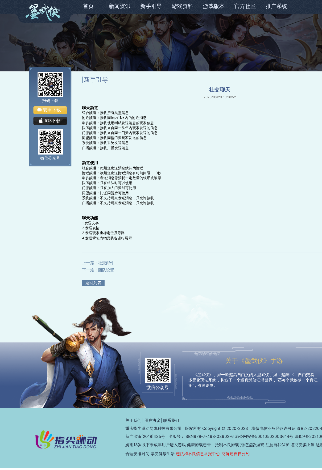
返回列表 (93, 282)
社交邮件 (106, 262)
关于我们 (133, 420)
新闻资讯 (120, 6)
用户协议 (152, 420)
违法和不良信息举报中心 (198, 454)
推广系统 (276, 6)
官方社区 (245, 6)
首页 (88, 6)
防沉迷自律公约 (236, 454)
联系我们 (171, 420)
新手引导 (151, 6)
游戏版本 (214, 6)
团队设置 (106, 270)
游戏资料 (182, 6)
